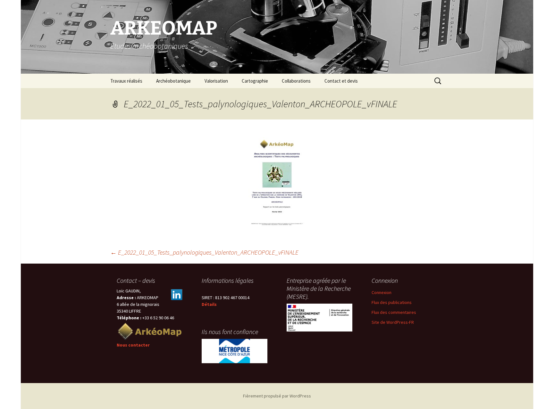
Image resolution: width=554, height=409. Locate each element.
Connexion (381, 292)
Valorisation (216, 81)
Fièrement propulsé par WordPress (277, 396)
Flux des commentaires (394, 312)
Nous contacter (133, 345)
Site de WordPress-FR (393, 322)
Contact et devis (341, 81)
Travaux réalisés (126, 81)
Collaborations (296, 81)
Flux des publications (392, 302)
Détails (209, 304)
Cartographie (255, 81)
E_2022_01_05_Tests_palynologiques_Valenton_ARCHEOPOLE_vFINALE (204, 252)
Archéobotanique (173, 81)
